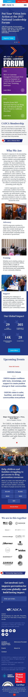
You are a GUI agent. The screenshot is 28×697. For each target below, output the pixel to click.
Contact (4, 652)
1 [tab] (15, 42)
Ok (14, 694)
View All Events (14, 366)
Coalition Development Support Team (6, 643)
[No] (26, 691)
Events (3, 648)
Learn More (7, 38)
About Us (17, 648)
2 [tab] (17, 42)
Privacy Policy (21, 617)
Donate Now (14, 507)
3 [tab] (19, 42)
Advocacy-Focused (20, 642)
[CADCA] (7, 5)
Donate (9, 1)
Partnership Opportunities (14, 573)
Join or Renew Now (13, 140)
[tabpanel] (14, 422)
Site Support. (11, 664)
